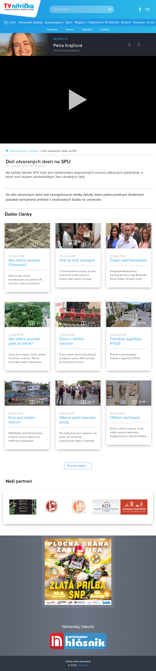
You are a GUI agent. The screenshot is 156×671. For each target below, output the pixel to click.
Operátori (87, 29)
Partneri (69, 29)
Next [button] (140, 44)
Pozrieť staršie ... (78, 466)
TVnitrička (83, 665)
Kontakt (105, 29)
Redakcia (52, 29)
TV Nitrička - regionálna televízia (21, 8)
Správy (34, 151)
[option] (78, 42)
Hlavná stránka (18, 151)
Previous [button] (130, 44)
